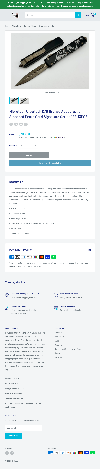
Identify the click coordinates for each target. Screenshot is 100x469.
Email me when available (50, 163)
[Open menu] (6, 15)
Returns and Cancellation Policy (68, 349)
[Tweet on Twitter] (21, 124)
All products (16, 26)
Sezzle (57, 353)
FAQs (57, 341)
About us (58, 332)
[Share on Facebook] (11, 124)
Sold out (29, 155)
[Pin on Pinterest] (16, 124)
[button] (55, 137)
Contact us (59, 337)
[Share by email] (26, 124)
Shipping (58, 345)
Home (7, 26)
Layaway (58, 357)
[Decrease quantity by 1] (21, 145)
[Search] (78, 15)
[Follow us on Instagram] (12, 453)
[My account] (87, 15)
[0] (92, 15)
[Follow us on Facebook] (7, 453)
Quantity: (13, 145)
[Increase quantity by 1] (35, 145)
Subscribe (13, 435)
